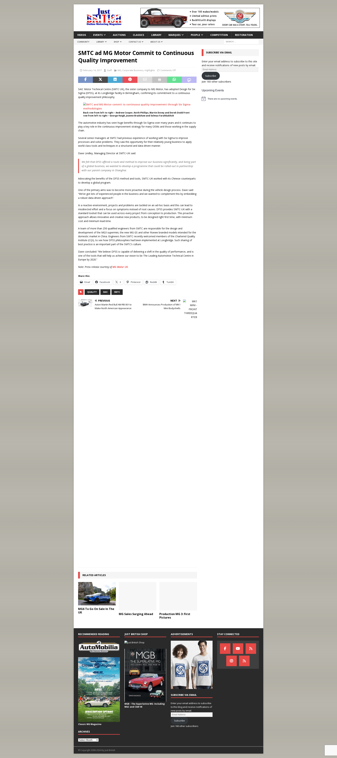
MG (119, 70)
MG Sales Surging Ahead (136, 614)
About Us (155, 41)
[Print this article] (159, 80)
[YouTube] (238, 648)
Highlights (150, 70)
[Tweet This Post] (100, 80)
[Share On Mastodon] (189, 80)
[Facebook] (225, 648)
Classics (138, 35)
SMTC (117, 291)
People (195, 35)
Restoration (244, 35)
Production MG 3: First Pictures (174, 616)
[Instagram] (231, 661)
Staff (109, 70)
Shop (116, 41)
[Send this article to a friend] (144, 80)
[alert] (230, 99)
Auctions (119, 35)
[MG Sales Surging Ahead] (138, 596)
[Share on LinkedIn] (115, 80)
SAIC (105, 291)
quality (92, 291)
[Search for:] (241, 41)
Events (98, 35)
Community (83, 41)
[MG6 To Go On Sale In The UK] (97, 593)
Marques (174, 35)
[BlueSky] (251, 648)
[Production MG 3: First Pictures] (178, 596)
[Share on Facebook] (85, 80)
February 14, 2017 (92, 70)
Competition (219, 35)
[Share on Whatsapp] (174, 80)
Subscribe (210, 75)
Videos (81, 35)
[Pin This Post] (130, 80)
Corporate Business (133, 70)
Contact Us (135, 41)
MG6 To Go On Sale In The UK (96, 611)
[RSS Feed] (244, 661)
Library (156, 35)
